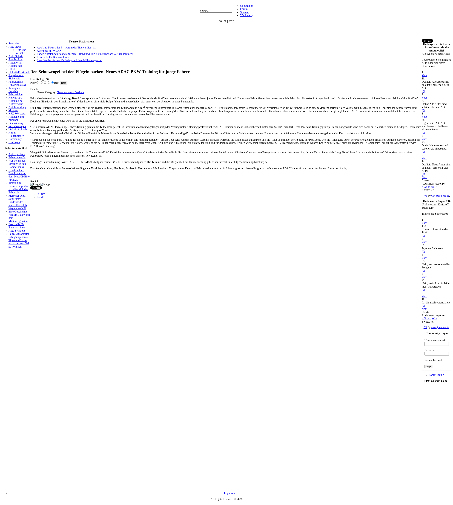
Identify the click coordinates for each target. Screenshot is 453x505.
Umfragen (14, 142)
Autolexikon (15, 59)
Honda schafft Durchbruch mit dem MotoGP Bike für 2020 (19, 175)
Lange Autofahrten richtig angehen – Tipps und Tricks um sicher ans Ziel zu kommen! (19, 240)
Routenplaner (16, 135)
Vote (424, 75)
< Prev (41, 193)
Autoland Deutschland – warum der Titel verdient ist (66, 47)
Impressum (230, 493)
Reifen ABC (15, 97)
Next (424, 177)
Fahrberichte (15, 94)
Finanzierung (15, 123)
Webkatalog (246, 15)
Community (246, 5)
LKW (11, 68)
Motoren (13, 110)
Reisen (12, 132)
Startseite (13, 43)
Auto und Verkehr (21, 51)
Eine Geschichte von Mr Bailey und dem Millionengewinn (69, 60)
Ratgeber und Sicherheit (16, 77)
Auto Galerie (15, 56)
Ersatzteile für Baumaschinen (16, 226)
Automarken (15, 65)
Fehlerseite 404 (16, 157)
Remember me (433, 360)
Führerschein (15, 81)
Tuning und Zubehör (14, 90)
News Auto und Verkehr (70, 92)
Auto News (14, 46)
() (423, 91)
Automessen (15, 62)
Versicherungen (17, 126)
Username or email (435, 340)
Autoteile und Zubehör (16, 118)
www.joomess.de (440, 195)
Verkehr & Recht (17, 129)
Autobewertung (17, 107)
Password (430, 350)
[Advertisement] (65, 31)
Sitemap (244, 12)
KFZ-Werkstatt (16, 113)
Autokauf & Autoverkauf (15, 102)
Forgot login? (436, 374)
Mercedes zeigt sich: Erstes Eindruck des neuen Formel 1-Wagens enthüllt (17, 202)
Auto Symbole (16, 154)
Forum (244, 8)
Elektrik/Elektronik (19, 72)
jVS (425, 195)
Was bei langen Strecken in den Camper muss (17, 163)
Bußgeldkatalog (17, 84)
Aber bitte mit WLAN (49, 50)
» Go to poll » (429, 186)
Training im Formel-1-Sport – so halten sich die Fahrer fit (18, 187)
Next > (41, 197)
